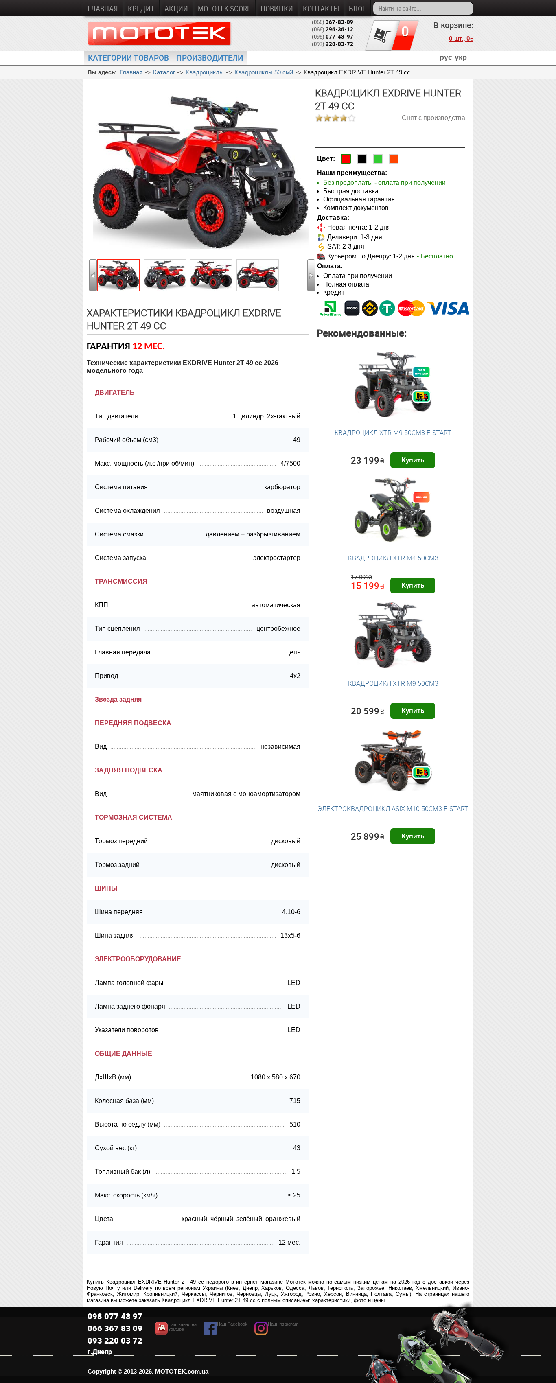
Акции (176, 8)
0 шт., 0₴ (461, 38)
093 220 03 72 (115, 1340)
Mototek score (224, 8)
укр (461, 57)
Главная (103, 8)
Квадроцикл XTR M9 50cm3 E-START (393, 432)
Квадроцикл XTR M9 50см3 (393, 683)
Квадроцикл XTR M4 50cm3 (393, 558)
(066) (332, 22)
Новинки (276, 8)
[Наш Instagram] (276, 1332)
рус (446, 57)
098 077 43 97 (115, 1316)
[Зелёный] (378, 159)
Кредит (141, 8)
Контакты (321, 8)
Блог (357, 8)
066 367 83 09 (115, 1328)
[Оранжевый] (393, 159)
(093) (332, 44)
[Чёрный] (362, 159)
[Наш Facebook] (225, 1332)
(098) (332, 36)
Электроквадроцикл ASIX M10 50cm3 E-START (392, 808)
